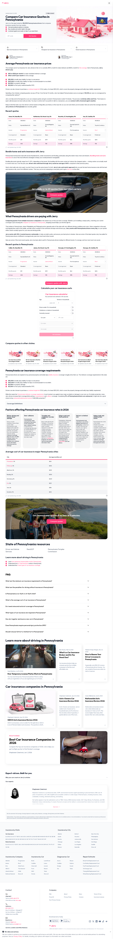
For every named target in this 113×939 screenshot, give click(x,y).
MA (34, 836)
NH (6, 839)
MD (36, 836)
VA (35, 839)
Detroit (76, 834)
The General (21, 868)
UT (33, 839)
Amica (7, 863)
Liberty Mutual (49, 130)
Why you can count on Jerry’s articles (18, 777)
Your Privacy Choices (54, 900)
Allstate (8, 860)
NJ (8, 839)
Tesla (45, 871)
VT (37, 839)
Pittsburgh (9, 466)
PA (22, 839)
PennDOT (30, 549)
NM (10, 839)
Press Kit (51, 897)
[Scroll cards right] (105, 130)
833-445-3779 (15, 898)
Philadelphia (10, 461)
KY (30, 836)
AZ (10, 836)
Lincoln (46, 866)
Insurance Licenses (99, 897)
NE (54, 836)
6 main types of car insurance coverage (28, 565)
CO (14, 836)
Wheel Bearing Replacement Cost (92, 874)
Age (40, 299)
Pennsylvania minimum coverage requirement (30, 394)
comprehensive (39, 396)
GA (21, 836)
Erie (8, 483)
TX (31, 839)
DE (17, 836)
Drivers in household (63, 299)
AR (8, 836)
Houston (77, 836)
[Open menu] (109, 3)
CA (11, 836)
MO (44, 836)
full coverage (83, 68)
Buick (32, 860)
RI (23, 839)
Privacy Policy (67, 897)
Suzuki (71, 866)
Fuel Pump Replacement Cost (91, 866)
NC (50, 836)
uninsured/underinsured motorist (23, 398)
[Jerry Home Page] (5, 3)
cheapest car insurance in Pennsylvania (34, 222)
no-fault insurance (23, 563)
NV (12, 839)
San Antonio (94, 839)
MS (46, 836)
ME (38, 836)
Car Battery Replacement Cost (91, 863)
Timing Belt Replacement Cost (91, 871)
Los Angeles (78, 844)
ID (24, 836)
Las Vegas (77, 842)
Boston (60, 839)
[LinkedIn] (97, 921)
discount (69, 169)
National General (10, 874)
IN (27, 836)
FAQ (50, 894)
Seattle (93, 844)
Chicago (60, 842)
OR (20, 839)
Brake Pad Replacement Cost (91, 860)
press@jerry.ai (17, 924)
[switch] (72, 307)
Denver (60, 847)
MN (42, 836)
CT (16, 836)
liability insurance (53, 375)
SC (25, 839)
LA (32, 836)
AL (6, 836)
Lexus (45, 863)
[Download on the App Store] (54, 920)
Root (96, 130)
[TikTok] (103, 921)
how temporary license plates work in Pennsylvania (26, 561)
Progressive (23, 130)
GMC (32, 871)
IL (25, 836)
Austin (59, 836)
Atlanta (60, 834)
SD (27, 839)
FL (19, 836)
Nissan (46, 868)
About (65, 894)
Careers (81, 897)
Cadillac (33, 863)
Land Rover (47, 860)
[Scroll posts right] (105, 356)
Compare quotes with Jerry (56, 283)
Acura (58, 860)
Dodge (59, 866)
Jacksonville (78, 839)
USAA (19, 871)
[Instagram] (90, 921)
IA (22, 836)
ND (52, 836)
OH (16, 839)
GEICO (7, 868)
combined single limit (34, 89)
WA (39, 839)
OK (18, 839)
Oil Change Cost (87, 868)
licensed (69, 929)
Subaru (72, 863)
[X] (93, 921)
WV (43, 839)
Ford (32, 868)
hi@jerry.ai (13, 922)
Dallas (59, 844)
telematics (50, 438)
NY (14, 839)
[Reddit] (106, 921)
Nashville (77, 847)
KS (28, 836)
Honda (33, 874)
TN (29, 839)
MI (40, 836)
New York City (95, 834)
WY (45, 839)
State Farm (21, 866)
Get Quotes (32, 36)
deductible (62, 441)
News (80, 894)
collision (49, 396)
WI (41, 839)
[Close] (110, 931)
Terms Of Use (97, 894)
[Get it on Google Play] (65, 920)
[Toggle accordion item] (105, 403)
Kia (58, 868)
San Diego (94, 842)
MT (48, 836)
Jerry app (18, 900)
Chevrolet (34, 866)
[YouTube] (100, 921)
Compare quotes (56, 195)
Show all (93, 847)
